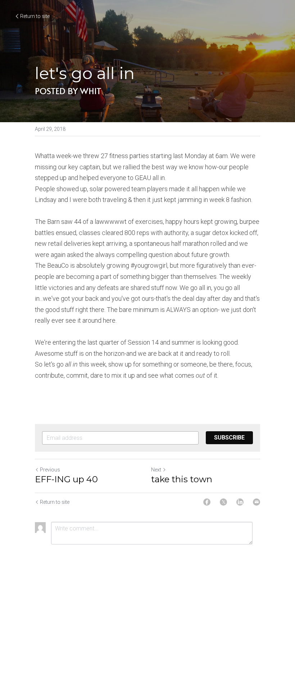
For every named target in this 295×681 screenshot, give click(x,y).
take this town (181, 479)
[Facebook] (206, 502)
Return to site (35, 16)
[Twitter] (223, 502)
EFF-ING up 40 (66, 479)
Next (156, 470)
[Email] (256, 502)
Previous (50, 470)
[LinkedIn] (240, 502)
